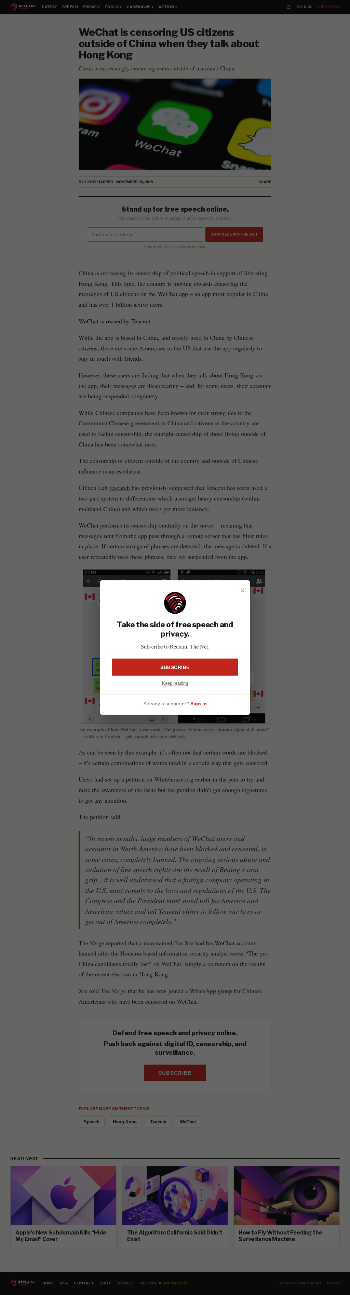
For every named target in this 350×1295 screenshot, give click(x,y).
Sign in (198, 703)
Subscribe (175, 667)
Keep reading (175, 683)
